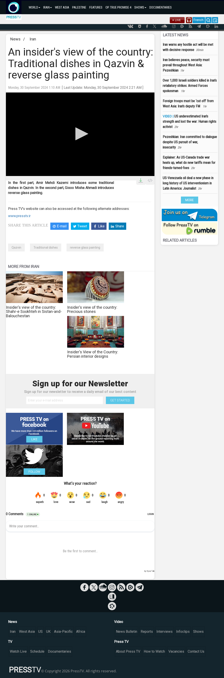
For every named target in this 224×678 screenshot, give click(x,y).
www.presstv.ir (19, 216)
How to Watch (154, 651)
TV (10, 642)
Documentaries (59, 651)
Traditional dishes (45, 247)
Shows (198, 631)
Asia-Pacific (63, 631)
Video (118, 622)
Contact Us (196, 651)
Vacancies (176, 651)
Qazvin (16, 247)
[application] (80, 134)
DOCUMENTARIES (160, 7)
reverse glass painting (85, 247)
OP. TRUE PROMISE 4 (118, 7)
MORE (189, 200)
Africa (80, 631)
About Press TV (128, 651)
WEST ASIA (62, 7)
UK (48, 631)
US (40, 631)
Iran (33, 39)
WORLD (33, 7)
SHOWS (139, 7)
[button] (80, 133)
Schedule (37, 651)
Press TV (121, 642)
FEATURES (95, 7)
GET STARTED (120, 400)
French (198, 20)
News (15, 39)
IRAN (46, 7)
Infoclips (183, 631)
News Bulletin (126, 631)
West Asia (27, 631)
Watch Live (18, 651)
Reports (147, 631)
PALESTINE (79, 7)
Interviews (164, 631)
